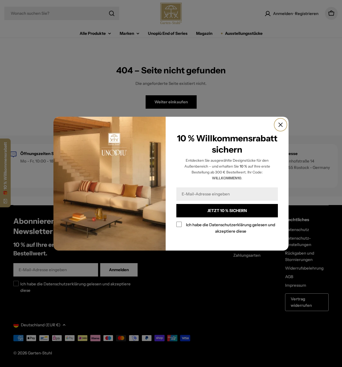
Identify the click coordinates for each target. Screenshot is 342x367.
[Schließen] (280, 124)
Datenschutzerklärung (230, 224)
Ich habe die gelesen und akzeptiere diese (230, 228)
